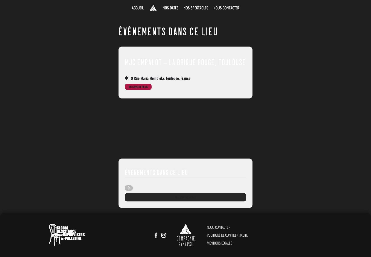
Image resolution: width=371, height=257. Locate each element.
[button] (219, 227)
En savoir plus (138, 87)
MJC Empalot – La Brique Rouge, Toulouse (185, 64)
